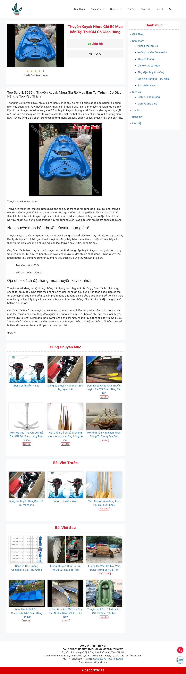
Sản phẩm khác (147, 85)
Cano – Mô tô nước (149, 65)
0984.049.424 (115, 658)
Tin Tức (131, 9)
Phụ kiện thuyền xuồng (151, 72)
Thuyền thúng (146, 59)
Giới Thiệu (79, 9)
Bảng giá (145, 9)
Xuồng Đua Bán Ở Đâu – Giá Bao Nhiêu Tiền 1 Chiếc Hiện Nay (65, 613)
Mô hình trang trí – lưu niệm (154, 78)
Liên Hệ (159, 9)
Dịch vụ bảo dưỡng (149, 96)
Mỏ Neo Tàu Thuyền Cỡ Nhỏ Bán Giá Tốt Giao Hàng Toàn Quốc (26, 436)
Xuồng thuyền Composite (152, 52)
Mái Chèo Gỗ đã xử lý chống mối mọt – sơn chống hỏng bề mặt (65, 436)
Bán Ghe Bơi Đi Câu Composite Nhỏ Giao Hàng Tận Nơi (26, 613)
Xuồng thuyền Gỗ (148, 45)
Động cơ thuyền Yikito (26, 385)
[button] (170, 9)
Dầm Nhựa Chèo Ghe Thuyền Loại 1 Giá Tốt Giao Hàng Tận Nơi (104, 389)
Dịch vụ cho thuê (147, 103)
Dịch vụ (114, 9)
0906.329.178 (99, 658)
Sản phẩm (96, 9)
